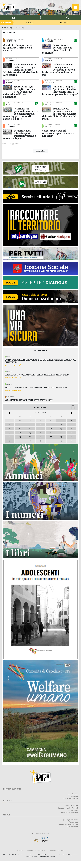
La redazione (73, 794)
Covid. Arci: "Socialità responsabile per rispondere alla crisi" (58, 133)
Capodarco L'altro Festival (68, 808)
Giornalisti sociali (71, 806)
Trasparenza (30, 850)
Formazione (73, 822)
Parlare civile (73, 810)
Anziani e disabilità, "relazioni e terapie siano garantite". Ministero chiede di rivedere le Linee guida (20, 69)
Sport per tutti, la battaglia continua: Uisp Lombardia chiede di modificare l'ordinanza (19, 91)
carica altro (40, 151)
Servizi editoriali (72, 827)
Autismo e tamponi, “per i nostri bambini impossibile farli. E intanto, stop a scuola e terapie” (60, 90)
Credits (62, 850)
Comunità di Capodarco (69, 812)
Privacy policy (41, 850)
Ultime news (41, 350)
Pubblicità (20, 850)
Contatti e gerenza (70, 798)
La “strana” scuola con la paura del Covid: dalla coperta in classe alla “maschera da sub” (58, 69)
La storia (74, 796)
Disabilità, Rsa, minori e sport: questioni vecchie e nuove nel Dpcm (19, 134)
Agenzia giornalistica (70, 820)
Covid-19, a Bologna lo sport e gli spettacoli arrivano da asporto (19, 48)
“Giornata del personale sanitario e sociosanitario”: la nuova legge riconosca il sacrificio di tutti (20, 113)
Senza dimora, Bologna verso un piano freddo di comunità (57, 49)
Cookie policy (52, 850)
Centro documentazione (68, 824)
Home (4, 28)
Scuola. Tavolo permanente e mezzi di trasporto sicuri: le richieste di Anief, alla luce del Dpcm (59, 113)
